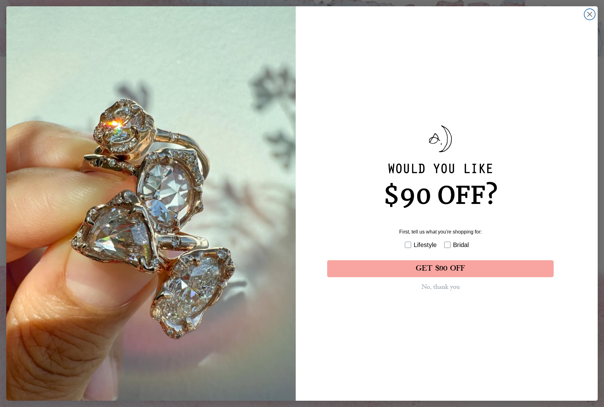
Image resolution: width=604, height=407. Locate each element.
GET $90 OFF (440, 268)
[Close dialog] (589, 14)
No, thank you (441, 287)
